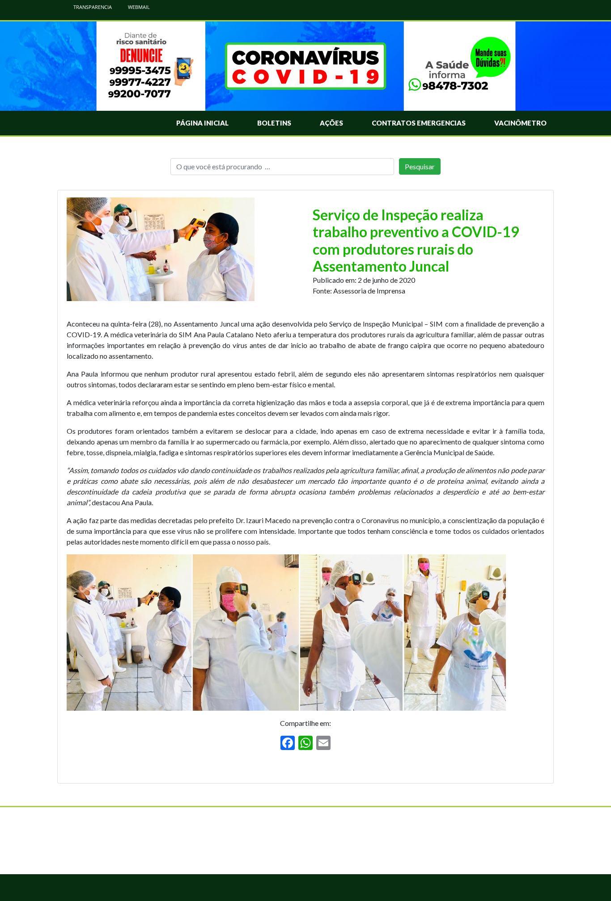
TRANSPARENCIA (92, 7)
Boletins (274, 123)
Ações (331, 123)
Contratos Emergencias (419, 123)
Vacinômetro (520, 123)
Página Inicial (202, 123)
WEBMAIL (138, 7)
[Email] (323, 744)
